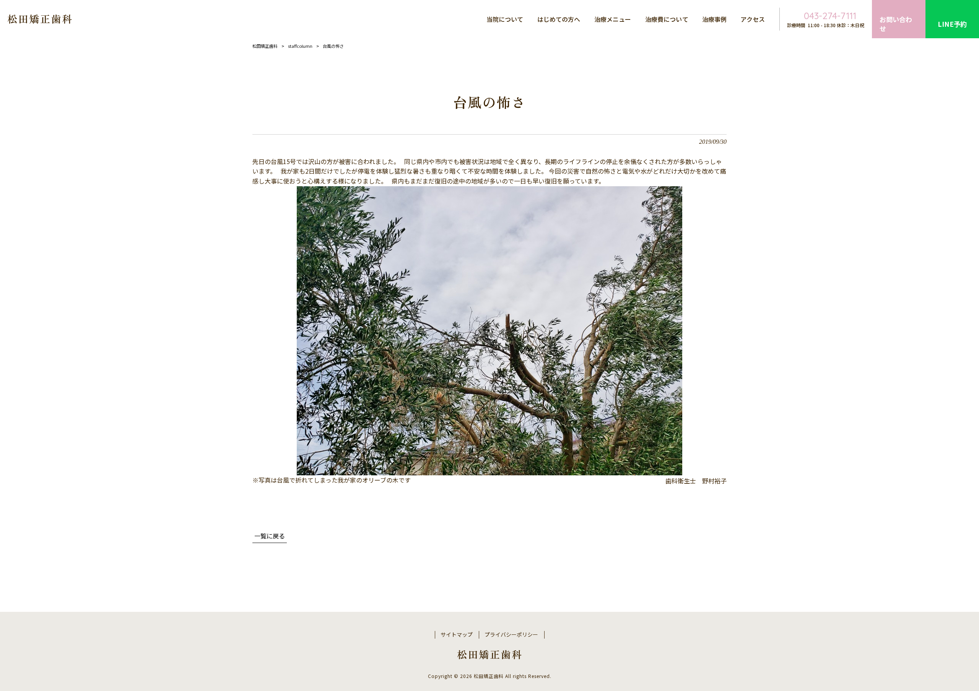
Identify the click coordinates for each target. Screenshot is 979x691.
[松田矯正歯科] (40, 19)
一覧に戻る (269, 535)
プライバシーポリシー (511, 634)
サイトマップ (457, 634)
